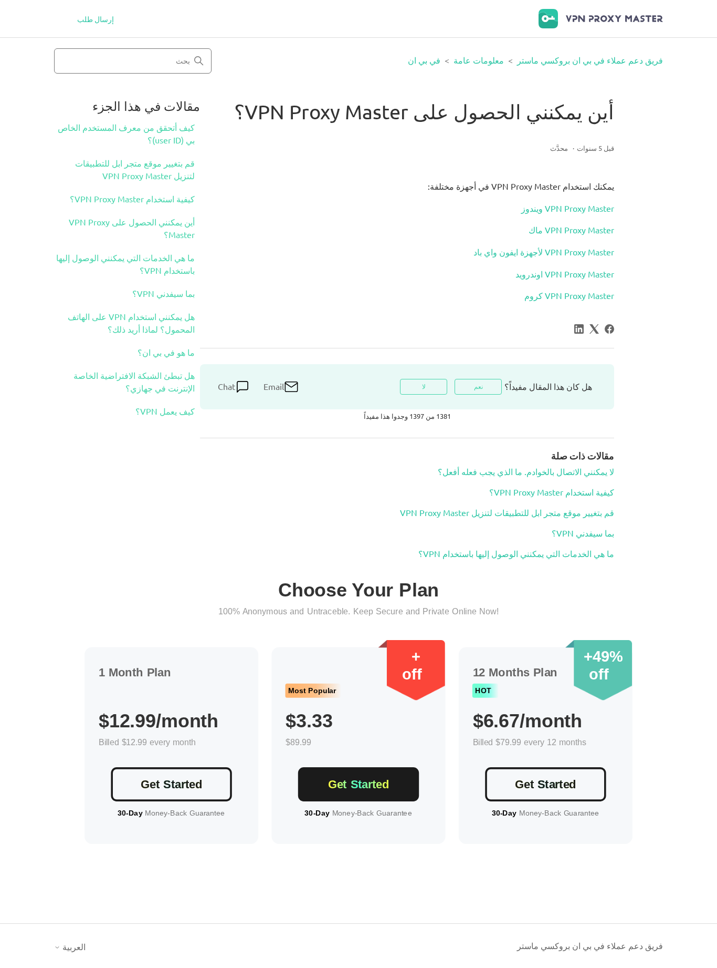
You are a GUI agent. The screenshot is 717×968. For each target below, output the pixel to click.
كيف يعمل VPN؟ (165, 411)
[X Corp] (594, 329)
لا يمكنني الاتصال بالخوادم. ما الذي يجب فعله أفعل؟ (526, 472)
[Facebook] (609, 329)
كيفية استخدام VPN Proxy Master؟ (132, 199)
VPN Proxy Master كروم (569, 296)
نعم (478, 386)
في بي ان (424, 60)
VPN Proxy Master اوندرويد (564, 274)
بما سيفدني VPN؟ (163, 293)
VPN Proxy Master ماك (571, 230)
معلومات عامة (479, 60)
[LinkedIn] (579, 329)
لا (424, 386)
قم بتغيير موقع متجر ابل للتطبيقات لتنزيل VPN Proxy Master (135, 170)
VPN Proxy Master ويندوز (567, 208)
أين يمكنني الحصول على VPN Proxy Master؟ (132, 229)
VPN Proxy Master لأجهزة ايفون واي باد (543, 252)
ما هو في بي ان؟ (166, 352)
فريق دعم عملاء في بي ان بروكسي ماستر (590, 60)
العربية (73, 947)
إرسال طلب (95, 19)
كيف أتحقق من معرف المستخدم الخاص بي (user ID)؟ (126, 134)
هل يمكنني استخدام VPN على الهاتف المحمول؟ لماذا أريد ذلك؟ (131, 323)
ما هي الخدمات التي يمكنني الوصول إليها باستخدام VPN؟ (125, 264)
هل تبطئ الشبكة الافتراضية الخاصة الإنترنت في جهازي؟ (134, 382)
